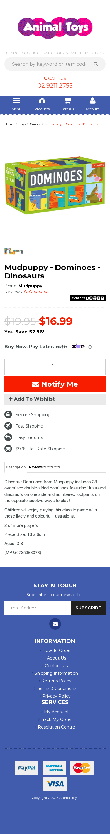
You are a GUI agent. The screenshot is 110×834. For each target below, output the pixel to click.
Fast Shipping (29, 426)
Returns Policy (55, 681)
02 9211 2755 (55, 85)
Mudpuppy (30, 285)
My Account (56, 711)
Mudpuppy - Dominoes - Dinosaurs (71, 124)
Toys (22, 124)
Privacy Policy (56, 696)
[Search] (98, 64)
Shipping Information (55, 673)
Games (35, 124)
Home (9, 124)
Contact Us (56, 665)
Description (16, 467)
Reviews (36, 467)
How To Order (56, 650)
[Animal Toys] (55, 24)
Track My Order (56, 719)
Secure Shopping (33, 414)
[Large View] (13, 251)
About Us (56, 658)
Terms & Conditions (55, 688)
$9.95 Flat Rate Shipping (40, 448)
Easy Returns (29, 437)
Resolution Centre (56, 727)
